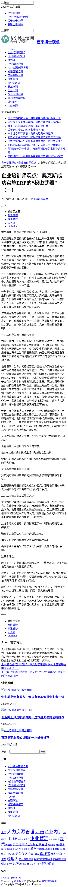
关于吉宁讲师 (15, 20)
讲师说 (11, 60)
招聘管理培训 (43, 849)
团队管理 (41, 844)
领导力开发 (34, 864)
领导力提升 (47, 863)
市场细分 (16, 849)
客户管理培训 (6, 849)
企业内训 (13, 90)
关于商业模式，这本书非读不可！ (27, 129)
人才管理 (39, 832)
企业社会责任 (23, 839)
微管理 (24, 849)
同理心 (8, 844)
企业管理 (13, 105)
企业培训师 (14, 13)
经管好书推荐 (15, 804)
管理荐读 (13, 800)
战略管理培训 (15, 71)
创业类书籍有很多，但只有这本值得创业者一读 (34, 118)
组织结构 (56, 853)
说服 (16, 863)
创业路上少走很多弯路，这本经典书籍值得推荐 (34, 122)
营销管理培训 (59, 859)
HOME (11, 49)
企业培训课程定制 (18, 17)
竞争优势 (21, 853)
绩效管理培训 (26, 859)
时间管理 (54, 849)
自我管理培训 (43, 859)
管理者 (45, 854)
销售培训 (13, 79)
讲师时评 (13, 102)
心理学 (32, 848)
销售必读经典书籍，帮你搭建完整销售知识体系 (34, 137)
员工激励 (30, 844)
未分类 (11, 796)
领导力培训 (14, 83)
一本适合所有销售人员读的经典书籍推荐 (30, 133)
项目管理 (24, 864)
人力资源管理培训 (18, 67)
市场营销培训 (15, 75)
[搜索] (2, 3)
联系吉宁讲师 (15, 24)
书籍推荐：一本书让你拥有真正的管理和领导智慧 (35, 156)
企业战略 (11, 839)
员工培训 (13, 86)
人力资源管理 (20, 831)
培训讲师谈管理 (16, 56)
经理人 (12, 859)
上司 (3, 832)
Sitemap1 (6, 877)
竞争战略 (33, 853)
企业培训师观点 (16, 52)
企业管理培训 (15, 64)
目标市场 (11, 854)
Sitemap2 (16, 877)
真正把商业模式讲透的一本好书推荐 (28, 126)
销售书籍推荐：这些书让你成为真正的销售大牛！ (35, 141)
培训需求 (60, 844)
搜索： (5, 751)
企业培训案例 (15, 94)
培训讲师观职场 (16, 98)
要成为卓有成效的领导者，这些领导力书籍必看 (34, 145)
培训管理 (51, 845)
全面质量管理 (54, 839)
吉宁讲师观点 (8, 162)
